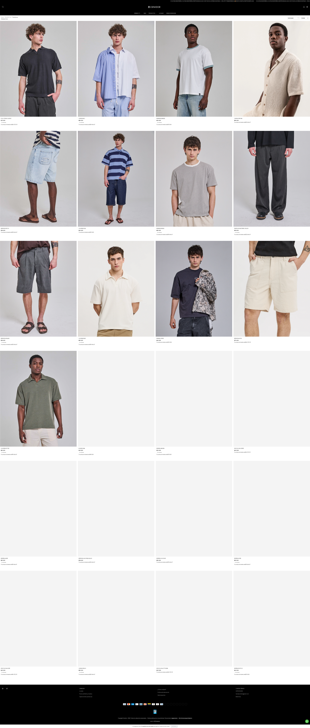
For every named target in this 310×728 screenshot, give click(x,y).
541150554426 (239, 691)
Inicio (2, 17)
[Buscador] (3, 7)
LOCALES (161, 13)
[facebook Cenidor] (6, 688)
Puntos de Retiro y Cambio (85, 693)
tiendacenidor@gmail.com (242, 693)
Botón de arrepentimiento (185, 718)
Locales (81, 691)
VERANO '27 (137, 13)
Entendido (174, 726)
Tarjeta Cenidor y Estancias (85, 696)
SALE (145, 13)
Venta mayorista (161, 695)
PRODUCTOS (152, 13)
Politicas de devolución (163, 692)
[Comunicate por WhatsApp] (307, 721)
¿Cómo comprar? (162, 689)
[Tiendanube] (155, 721)
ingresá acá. (175, 718)
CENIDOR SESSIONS (171, 13)
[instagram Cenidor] (2, 688)
